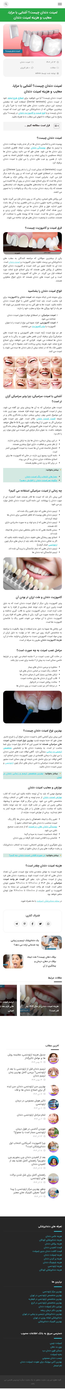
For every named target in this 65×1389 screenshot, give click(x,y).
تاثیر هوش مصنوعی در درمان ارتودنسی (30, 1102)
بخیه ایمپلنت (56, 1354)
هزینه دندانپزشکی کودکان (50, 1240)
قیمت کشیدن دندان (53, 1247)
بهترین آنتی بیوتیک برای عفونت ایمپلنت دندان (41, 1362)
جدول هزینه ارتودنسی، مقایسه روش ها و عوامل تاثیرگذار (26, 1056)
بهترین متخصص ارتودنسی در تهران (46, 1295)
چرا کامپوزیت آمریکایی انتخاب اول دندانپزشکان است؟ (27, 1144)
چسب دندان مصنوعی (52, 1358)
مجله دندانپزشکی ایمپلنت (48, 901)
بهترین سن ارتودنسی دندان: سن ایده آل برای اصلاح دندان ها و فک (26, 1088)
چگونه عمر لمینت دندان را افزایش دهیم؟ (38, 480)
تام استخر (57, 1365)
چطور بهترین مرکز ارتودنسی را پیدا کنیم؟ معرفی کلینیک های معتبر (27, 1190)
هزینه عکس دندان (54, 1236)
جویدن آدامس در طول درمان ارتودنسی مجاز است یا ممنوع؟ (29, 1130)
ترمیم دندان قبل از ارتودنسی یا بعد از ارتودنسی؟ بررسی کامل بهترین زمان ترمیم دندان (26, 1072)
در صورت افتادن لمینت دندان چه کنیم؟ (27, 855)
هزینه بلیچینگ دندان (52, 1262)
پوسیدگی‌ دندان (38, 148)
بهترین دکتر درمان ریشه (51, 1310)
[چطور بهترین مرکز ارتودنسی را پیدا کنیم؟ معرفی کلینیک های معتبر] (53, 1192)
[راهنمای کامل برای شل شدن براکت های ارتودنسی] (53, 1178)
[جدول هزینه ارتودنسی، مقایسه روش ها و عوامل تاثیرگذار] (53, 1058)
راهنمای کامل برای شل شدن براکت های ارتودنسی (27, 1176)
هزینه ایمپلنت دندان (53, 1255)
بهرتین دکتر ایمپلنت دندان (50, 1306)
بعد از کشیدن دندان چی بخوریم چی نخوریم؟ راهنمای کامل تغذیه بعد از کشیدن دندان (26, 1160)
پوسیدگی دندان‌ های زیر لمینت (42, 826)
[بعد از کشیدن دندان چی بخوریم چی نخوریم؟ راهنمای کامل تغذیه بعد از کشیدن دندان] (53, 1161)
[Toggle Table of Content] (55, 126)
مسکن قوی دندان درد (52, 1350)
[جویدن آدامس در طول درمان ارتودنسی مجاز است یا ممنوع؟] (53, 1132)
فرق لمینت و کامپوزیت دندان (31, 113)
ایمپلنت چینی (56, 1343)
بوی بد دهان (56, 1347)
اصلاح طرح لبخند (16, 98)
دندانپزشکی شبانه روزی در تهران (47, 1317)
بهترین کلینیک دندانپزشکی (50, 1321)
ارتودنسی (52, 545)
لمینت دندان (25, 62)
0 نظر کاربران (25, 67)
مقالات (53, 67)
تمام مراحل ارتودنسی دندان (31, 1115)
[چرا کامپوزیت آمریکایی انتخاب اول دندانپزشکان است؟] (53, 1146)
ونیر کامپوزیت (38, 326)
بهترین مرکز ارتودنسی (52, 1291)
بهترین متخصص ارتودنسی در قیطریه (45, 1299)
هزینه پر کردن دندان (53, 1258)
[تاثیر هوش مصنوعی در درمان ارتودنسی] (53, 1104)
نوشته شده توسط (45, 73)
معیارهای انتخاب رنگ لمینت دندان (41, 476)
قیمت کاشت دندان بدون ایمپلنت (47, 1251)
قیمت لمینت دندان (45, 418)
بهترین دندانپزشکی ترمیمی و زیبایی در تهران (42, 1314)
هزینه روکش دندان (53, 1243)
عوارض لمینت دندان (52, 797)
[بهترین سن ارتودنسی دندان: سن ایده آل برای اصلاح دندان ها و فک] (53, 1090)
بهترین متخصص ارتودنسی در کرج (46, 1303)
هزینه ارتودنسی (55, 1266)
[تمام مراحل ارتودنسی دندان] (53, 1118)
